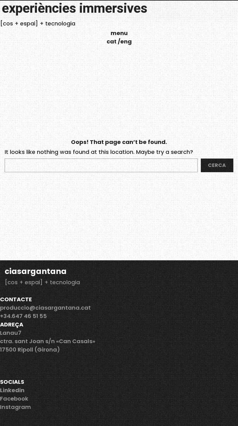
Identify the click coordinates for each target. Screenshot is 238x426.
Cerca (217, 165)
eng (126, 41)
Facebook (14, 398)
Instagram (15, 407)
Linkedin (12, 390)
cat (112, 41)
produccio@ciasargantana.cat (45, 308)
